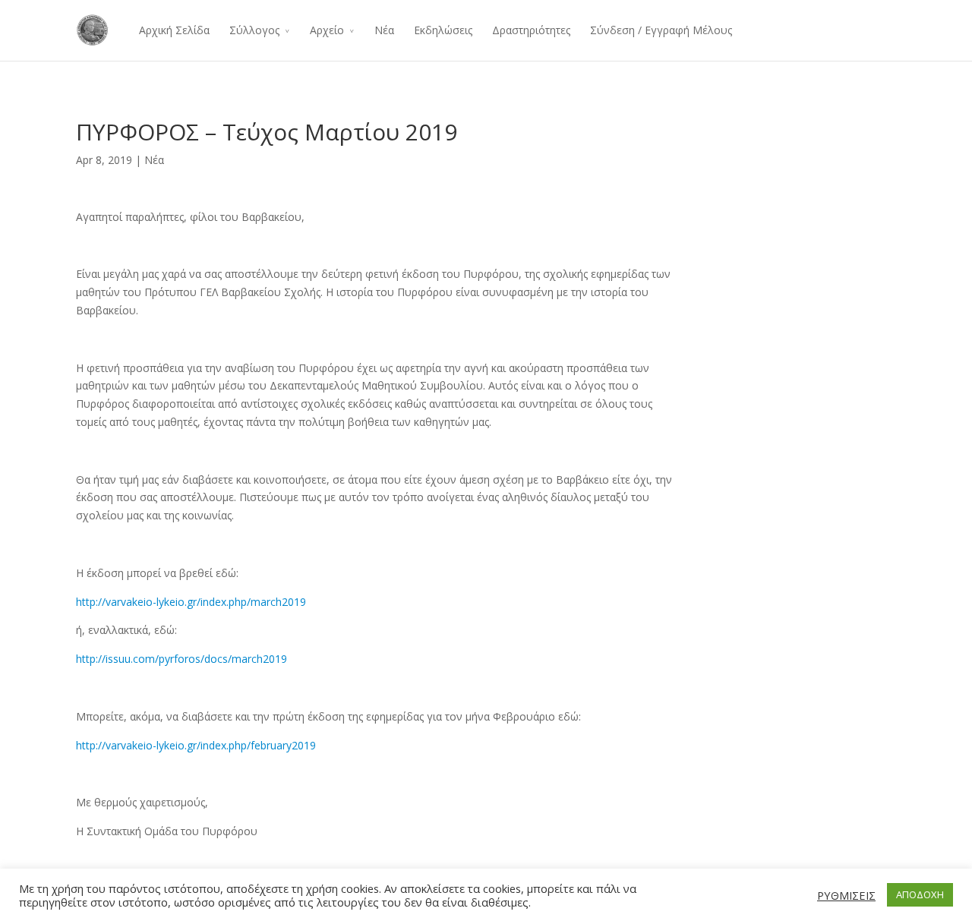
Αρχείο (327, 30)
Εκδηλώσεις (443, 30)
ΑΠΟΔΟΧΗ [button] (920, 894)
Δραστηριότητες (531, 30)
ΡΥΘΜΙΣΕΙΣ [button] (846, 895)
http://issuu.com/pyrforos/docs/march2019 (183, 658)
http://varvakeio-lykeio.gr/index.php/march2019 (191, 602)
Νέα (384, 30)
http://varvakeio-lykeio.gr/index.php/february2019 (196, 745)
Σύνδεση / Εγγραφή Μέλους (661, 30)
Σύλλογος (254, 30)
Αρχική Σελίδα (174, 30)
